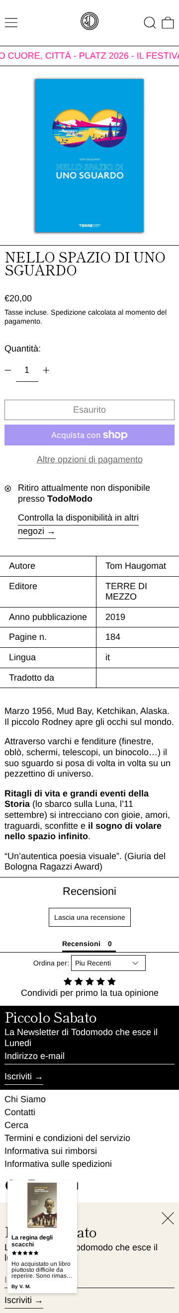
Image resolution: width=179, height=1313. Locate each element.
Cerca (16, 1125)
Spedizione (68, 312)
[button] (150, 22)
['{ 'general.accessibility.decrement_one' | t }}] (8, 370)
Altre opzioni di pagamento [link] (90, 459)
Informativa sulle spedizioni (58, 1164)
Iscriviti (18, 1076)
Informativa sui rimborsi (50, 1151)
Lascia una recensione (89, 917)
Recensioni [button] (81, 944)
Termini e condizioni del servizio (67, 1138)
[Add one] (46, 370)
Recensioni (89, 891)
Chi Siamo (25, 1099)
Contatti (19, 1112)
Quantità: (22, 348)
